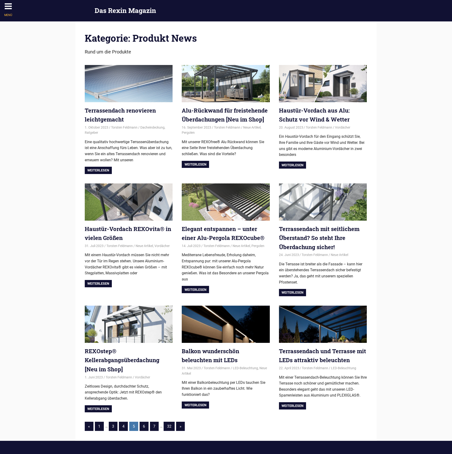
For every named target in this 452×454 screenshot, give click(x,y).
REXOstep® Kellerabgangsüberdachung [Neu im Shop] (122, 360)
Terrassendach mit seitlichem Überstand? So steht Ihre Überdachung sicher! (319, 238)
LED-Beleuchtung (245, 368)
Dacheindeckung (152, 127)
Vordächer (342, 127)
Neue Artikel (252, 127)
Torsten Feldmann (124, 127)
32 (169, 426)
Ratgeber (91, 132)
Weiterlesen (98, 170)
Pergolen (188, 132)
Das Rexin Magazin (125, 10)
